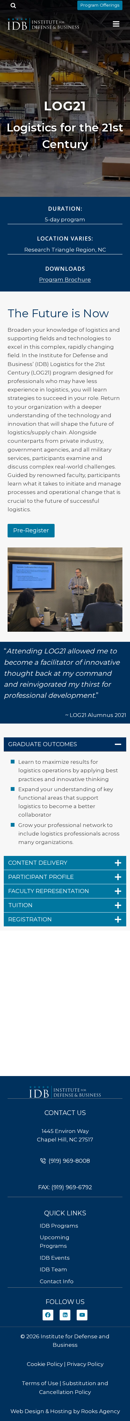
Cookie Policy (45, 1364)
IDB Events (55, 1258)
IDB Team (53, 1269)
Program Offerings (99, 5)
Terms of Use (40, 1383)
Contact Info (57, 1281)
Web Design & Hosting (41, 1411)
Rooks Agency (100, 1411)
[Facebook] (48, 1315)
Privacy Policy (85, 1364)
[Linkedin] (65, 1315)
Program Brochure (65, 279)
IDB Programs (59, 1226)
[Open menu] (115, 23)
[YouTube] (82, 1315)
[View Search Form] (13, 5)
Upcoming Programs (54, 1241)
